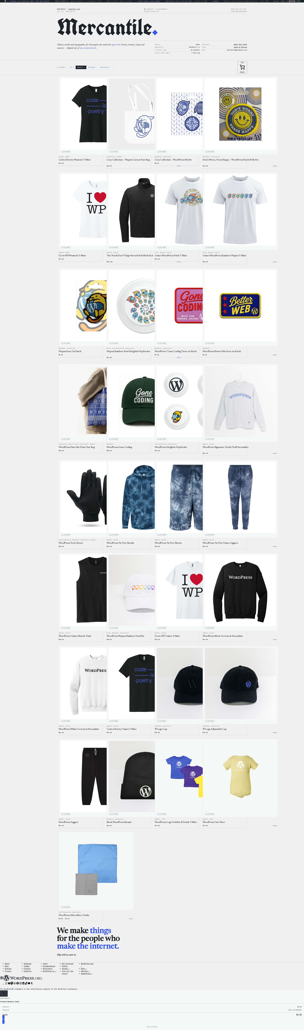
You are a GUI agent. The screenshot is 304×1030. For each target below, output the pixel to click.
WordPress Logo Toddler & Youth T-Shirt (176, 822)
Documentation (49, 966)
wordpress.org (74, 9)
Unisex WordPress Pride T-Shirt (171, 256)
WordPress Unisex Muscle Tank (75, 636)
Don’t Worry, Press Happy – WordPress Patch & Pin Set (231, 160)
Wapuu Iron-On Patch (70, 351)
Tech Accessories (118, 348)
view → (275, 166)
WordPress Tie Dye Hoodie (120, 543)
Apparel (81, 67)
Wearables (158, 157)
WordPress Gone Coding (119, 447)
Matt (84, 969)
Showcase (27, 964)
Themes (26, 966)
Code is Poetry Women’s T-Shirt (74, 160)
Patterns (27, 971)
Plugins (27, 969)
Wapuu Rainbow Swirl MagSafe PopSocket (128, 351)
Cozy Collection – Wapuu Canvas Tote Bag (128, 160)
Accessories (105, 67)
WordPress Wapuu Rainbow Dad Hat (125, 636)
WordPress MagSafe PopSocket (171, 447)
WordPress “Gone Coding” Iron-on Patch (176, 351)
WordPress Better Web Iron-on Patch (222, 351)
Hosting (8, 969)
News (7, 966)
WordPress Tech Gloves (71, 543)
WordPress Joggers (68, 822)
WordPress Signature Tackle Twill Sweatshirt (225, 447)
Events (65, 966)
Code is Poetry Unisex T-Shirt (121, 729)
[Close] (4, 993)
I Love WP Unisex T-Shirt (167, 636)
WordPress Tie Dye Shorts (168, 543)
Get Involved (67, 964)
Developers (47, 969)
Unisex (116, 252)
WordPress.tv (49, 971)
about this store (240, 44)
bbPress (85, 971)
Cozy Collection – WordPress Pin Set (173, 160)
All (72, 67)
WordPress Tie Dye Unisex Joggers (220, 543)
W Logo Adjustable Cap (215, 729)
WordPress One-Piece (214, 822)
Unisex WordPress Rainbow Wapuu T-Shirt (224, 256)
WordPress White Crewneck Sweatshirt (79, 729)
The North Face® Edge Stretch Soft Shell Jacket (131, 256)
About (7, 964)
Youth (163, 819)
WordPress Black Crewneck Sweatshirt (223, 636)
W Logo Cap (161, 729)
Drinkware (92, 67)
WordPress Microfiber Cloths (74, 915)
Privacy (8, 971)
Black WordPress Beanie (119, 822)
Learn (45, 964)
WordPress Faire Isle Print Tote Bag (77, 447)
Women (67, 157)
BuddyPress (86, 974)
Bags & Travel (73, 444)
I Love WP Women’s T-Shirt (72, 256)
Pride (157, 252)
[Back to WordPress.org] (5, 1)
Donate (65, 969)
